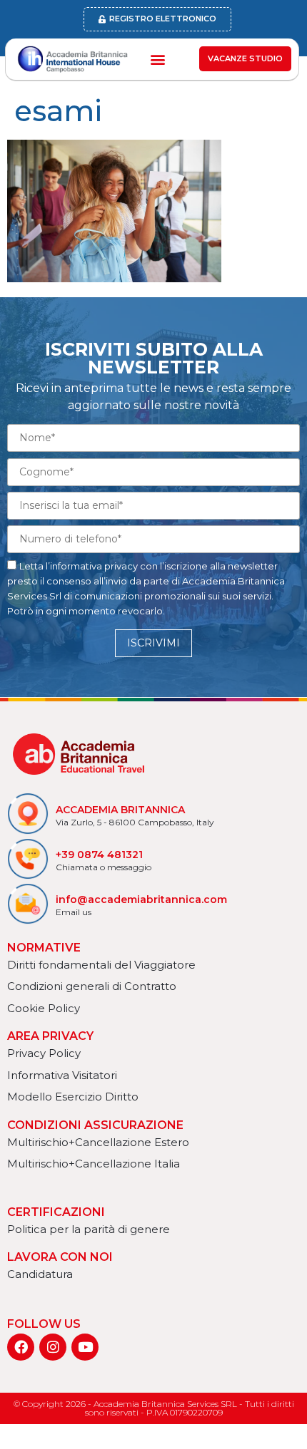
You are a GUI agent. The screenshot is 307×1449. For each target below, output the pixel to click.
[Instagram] (52, 1347)
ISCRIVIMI (153, 642)
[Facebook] (20, 1347)
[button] (157, 59)
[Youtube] (85, 1347)
